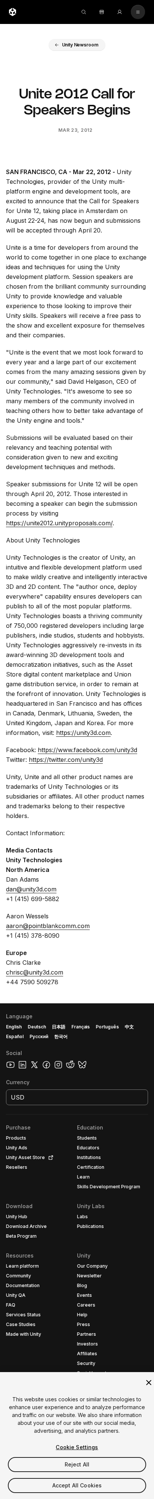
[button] (77, 45)
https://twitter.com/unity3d (66, 759)
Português (107, 1027)
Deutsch (37, 1027)
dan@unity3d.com (31, 889)
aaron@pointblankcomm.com (48, 926)
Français (80, 1027)
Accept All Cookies (77, 1485)
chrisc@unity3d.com (34, 972)
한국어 (61, 1036)
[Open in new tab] (49, 1158)
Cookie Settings (77, 1447)
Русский (39, 1036)
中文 (129, 1027)
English (14, 1027)
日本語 (58, 1027)
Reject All (77, 1464)
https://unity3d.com (83, 732)
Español (15, 1036)
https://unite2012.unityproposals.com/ (59, 523)
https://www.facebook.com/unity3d (87, 750)
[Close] (148, 1382)
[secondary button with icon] (138, 12)
